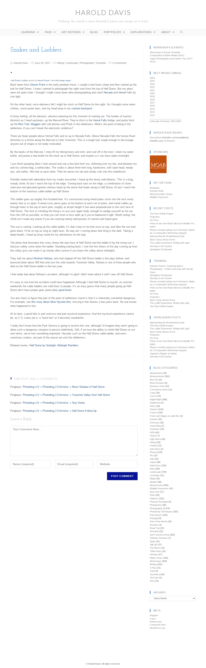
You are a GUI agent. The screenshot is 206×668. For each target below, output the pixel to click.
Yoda (152, 571)
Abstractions (156, 373)
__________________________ (165, 118)
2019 (152, 96)
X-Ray (153, 568)
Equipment (155, 402)
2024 (152, 81)
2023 (152, 84)
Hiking (60, 63)
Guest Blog (155, 426)
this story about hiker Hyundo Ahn (51, 301)
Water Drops (156, 558)
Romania (154, 531)
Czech (153, 396)
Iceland (153, 445)
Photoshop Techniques (161, 511)
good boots (65, 290)
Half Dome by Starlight (42, 345)
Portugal (154, 518)
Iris (151, 455)
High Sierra (155, 439)
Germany (154, 422)
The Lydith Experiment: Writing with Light (169, 243)
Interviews (155, 449)
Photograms (156, 505)
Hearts (153, 435)
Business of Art (157, 386)
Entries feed (156, 621)
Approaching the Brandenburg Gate (167, 236)
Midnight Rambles (67, 345)
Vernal (122, 92)
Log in (153, 618)
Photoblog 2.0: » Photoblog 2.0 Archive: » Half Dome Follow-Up (60, 410)
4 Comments (119, 63)
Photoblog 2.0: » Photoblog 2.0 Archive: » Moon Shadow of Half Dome (64, 386)
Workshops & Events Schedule (165, 52)
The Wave (155, 548)
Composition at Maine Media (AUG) (167, 55)
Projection (155, 217)
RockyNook (156, 137)
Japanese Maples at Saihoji (163, 353)
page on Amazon (167, 141)
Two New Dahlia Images (161, 213)
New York (154, 492)
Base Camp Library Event (162, 239)
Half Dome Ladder (19, 80)
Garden (153, 419)
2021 (152, 90)
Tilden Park (155, 551)
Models (153, 482)
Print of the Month (158, 521)
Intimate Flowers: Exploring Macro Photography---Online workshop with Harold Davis (171, 269)
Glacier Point (37, 84)
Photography (87, 63)
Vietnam (154, 554)
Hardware (155, 429)
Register (154, 615)
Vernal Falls (100, 120)
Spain (152, 541)
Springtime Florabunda (161, 249)
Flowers (154, 409)
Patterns (154, 498)
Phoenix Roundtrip (159, 501)
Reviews (154, 525)
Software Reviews (159, 538)
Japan (153, 462)
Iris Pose (154, 220)
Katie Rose (155, 465)
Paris (152, 495)
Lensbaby (155, 475)
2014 (152, 112)
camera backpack (81, 108)
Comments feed (157, 625)
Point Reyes (156, 515)
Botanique (155, 188)
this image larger (63, 80)
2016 (152, 105)
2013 (152, 115)
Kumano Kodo (157, 191)
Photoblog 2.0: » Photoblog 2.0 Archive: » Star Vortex (54, 402)
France (153, 412)
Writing (153, 564)
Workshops (155, 561)
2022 (152, 87)
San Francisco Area (159, 535)
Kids (152, 468)
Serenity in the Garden (161, 246)
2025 (152, 78)
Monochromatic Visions (161, 194)
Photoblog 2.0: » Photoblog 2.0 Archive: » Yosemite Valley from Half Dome (66, 394)
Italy (152, 459)
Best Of (153, 379)
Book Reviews (157, 383)
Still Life (153, 544)
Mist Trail (23, 124)
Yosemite (101, 63)
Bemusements (157, 376)
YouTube (154, 577)
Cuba (152, 393)
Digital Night (155, 399)
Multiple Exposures (159, 197)
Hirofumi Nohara (43, 258)
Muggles (36, 124)
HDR (152, 432)
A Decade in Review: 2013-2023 (165, 121)
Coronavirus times (159, 389)
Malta (152, 478)
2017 (152, 102)
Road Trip (155, 528)
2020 (152, 93)
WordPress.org (157, 628)
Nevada (108, 92)
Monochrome (156, 485)
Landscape (72, 63)
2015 (152, 109)
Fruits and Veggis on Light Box (164, 416)
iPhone (153, 452)
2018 (152, 99)
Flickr (152, 406)
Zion (152, 581)
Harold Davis (103, 15)
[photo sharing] (11, 72)
